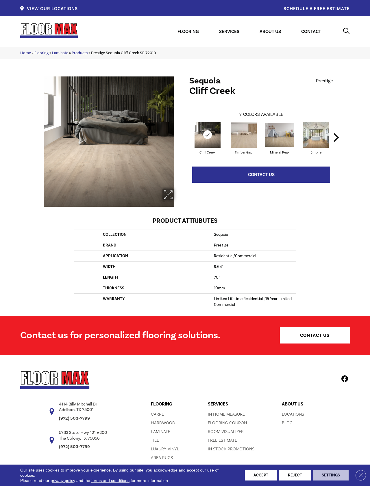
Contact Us (261, 175)
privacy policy (63, 480)
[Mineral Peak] (280, 134)
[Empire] (315, 134)
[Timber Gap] (243, 134)
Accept (261, 475)
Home (25, 52)
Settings (331, 475)
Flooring (41, 52)
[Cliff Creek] (207, 134)
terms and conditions (110, 480)
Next (336, 129)
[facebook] (344, 379)
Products (80, 52)
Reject (295, 475)
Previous (186, 129)
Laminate (60, 52)
